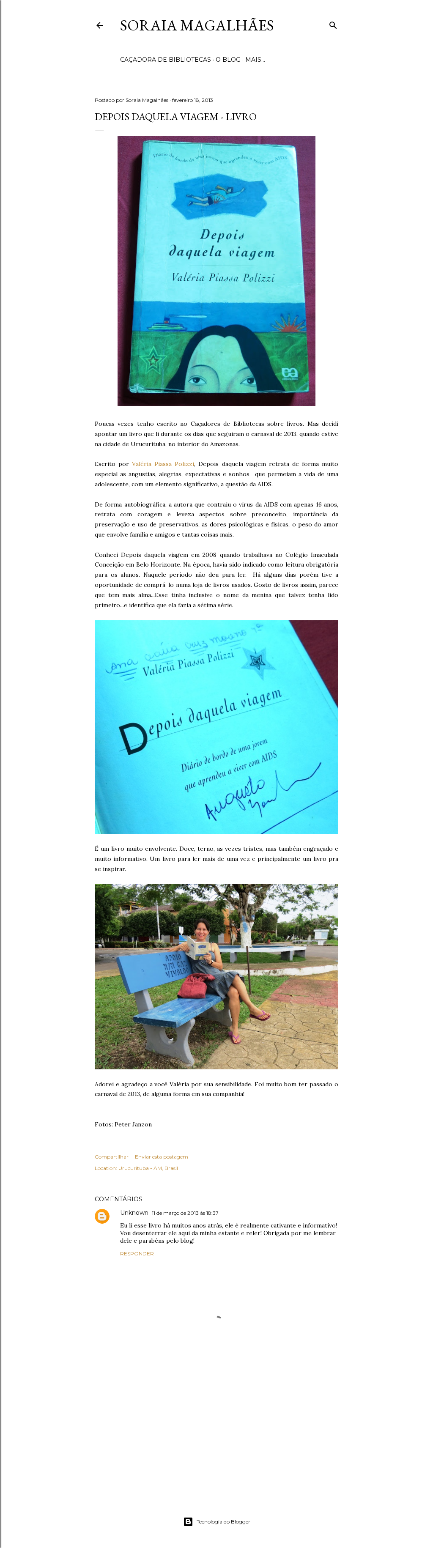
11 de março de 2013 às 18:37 (185, 1213)
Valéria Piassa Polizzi (163, 464)
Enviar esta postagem (161, 1156)
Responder (137, 1253)
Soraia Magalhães (197, 25)
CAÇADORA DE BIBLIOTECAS (165, 59)
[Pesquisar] (333, 23)
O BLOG (228, 59)
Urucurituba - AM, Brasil (148, 1168)
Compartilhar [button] (112, 1156)
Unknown (134, 1212)
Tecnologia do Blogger (223, 1521)
